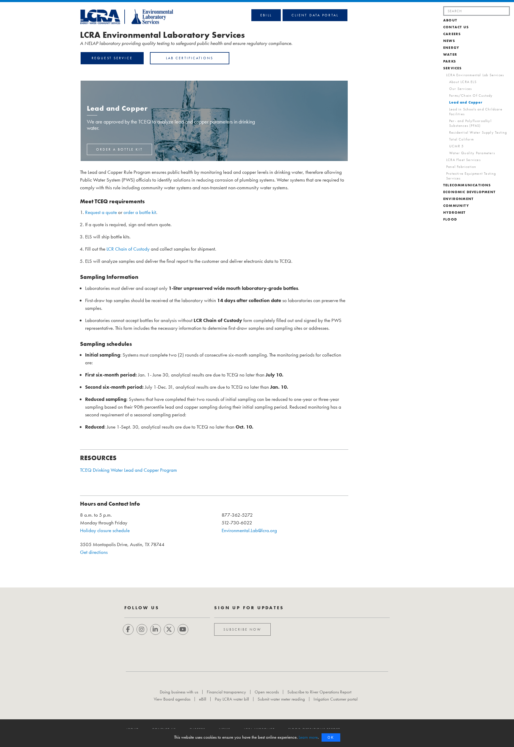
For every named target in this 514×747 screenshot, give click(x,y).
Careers (452, 34)
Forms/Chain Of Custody (471, 95)
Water (450, 54)
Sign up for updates (249, 608)
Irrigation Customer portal (336, 699)
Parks (449, 61)
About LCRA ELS (463, 81)
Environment (458, 198)
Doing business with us (179, 692)
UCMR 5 (456, 146)
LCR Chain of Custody (128, 249)
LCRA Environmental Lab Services (475, 75)
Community (456, 205)
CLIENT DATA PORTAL (315, 15)
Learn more (308, 737)
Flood (450, 219)
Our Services (460, 88)
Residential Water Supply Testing (478, 132)
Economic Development (469, 192)
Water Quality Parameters (472, 153)
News (449, 40)
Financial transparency (226, 692)
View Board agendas (172, 699)
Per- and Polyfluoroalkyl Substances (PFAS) (470, 123)
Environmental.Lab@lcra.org (249, 530)
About (450, 20)
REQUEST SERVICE (112, 58)
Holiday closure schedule (105, 530)
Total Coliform (461, 139)
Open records (267, 692)
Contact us (456, 27)
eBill (266, 15)
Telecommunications (467, 185)
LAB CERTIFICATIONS (189, 58)
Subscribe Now (242, 629)
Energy (451, 47)
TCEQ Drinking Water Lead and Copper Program (128, 470)
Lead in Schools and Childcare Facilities (475, 111)
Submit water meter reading (281, 699)
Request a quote (101, 212)
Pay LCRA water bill (232, 699)
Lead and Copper (465, 102)
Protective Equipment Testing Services (471, 176)
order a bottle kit (139, 212)
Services (452, 68)
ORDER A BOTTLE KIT (119, 149)
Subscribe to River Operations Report (319, 692)
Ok (330, 737)
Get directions (94, 552)
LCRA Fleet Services (463, 159)
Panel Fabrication (461, 166)
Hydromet (454, 212)
